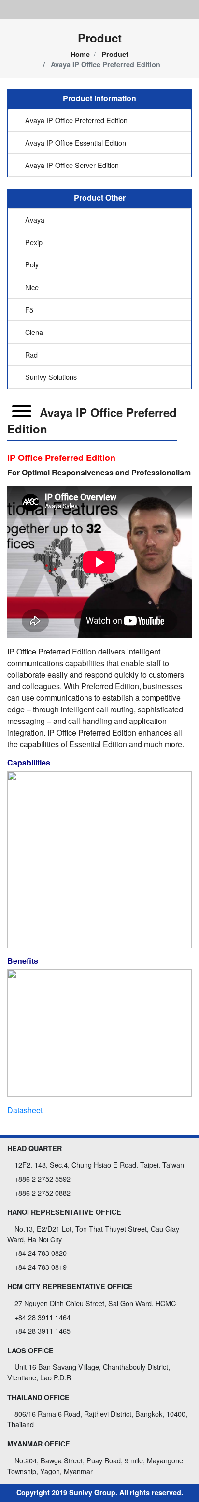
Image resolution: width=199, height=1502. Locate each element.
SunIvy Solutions (50, 377)
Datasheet (25, 1109)
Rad (30, 354)
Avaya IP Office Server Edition (71, 165)
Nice (31, 287)
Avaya (33, 219)
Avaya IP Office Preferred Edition (75, 120)
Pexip (33, 242)
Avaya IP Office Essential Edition (74, 143)
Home (80, 54)
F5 (28, 310)
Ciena (33, 332)
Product (114, 54)
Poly (31, 264)
